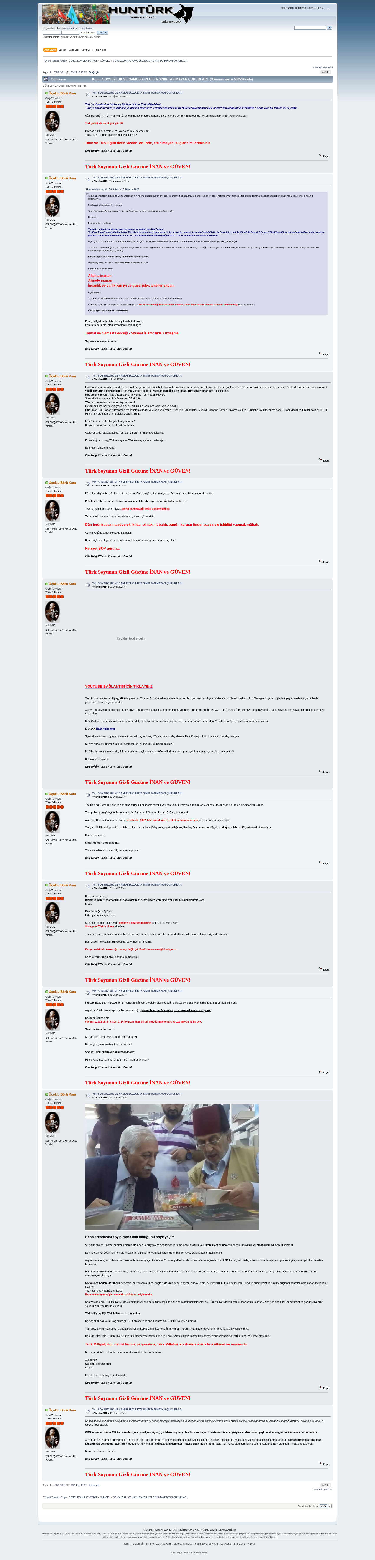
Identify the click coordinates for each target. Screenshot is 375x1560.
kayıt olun (87, 28)
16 (82, 72)
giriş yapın (69, 28)
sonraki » (328, 67)
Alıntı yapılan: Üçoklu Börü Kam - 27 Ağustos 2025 (112, 189)
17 (85, 72)
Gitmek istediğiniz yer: (308, 1506)
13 (72, 72)
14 (75, 72)
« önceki (317, 67)
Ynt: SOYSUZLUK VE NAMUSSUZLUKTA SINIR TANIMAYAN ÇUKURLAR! (137, 92)
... (53, 72)
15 (78, 72)
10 (61, 72)
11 (64, 72)
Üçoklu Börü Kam (62, 93)
